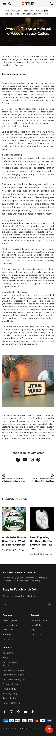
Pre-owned (8, 639)
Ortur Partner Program (13, 675)
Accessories (8, 629)
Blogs (5, 657)
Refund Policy (9, 689)
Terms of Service (10, 684)
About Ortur (8, 653)
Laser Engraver (10, 620)
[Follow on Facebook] (4, 712)
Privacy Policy (9, 698)
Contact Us (36, 634)
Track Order (36, 625)
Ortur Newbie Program (14, 679)
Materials (7, 634)
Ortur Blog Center (19, 11)
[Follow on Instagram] (11, 712)
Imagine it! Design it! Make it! (26, 728)
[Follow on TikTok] (32, 712)
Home (6, 11)
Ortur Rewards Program (10, 664)
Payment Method (11, 703)
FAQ (33, 629)
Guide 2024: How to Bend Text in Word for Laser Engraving (14, 541)
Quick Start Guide (39, 620)
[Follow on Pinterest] (18, 712)
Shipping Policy (10, 693)
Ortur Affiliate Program (13, 670)
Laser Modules (10, 625)
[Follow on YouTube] (25, 712)
